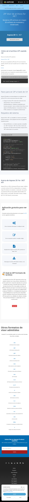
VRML (14, 422)
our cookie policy (9, 491)
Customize (8, 497)
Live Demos (14, 479)
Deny (20, 497)
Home (14, 468)
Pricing (14, 474)
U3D (14, 416)
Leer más (14, 306)
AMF (14, 353)
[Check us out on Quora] (17, 463)
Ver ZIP (25, 213)
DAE (15, 363)
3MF (15, 348)
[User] (24, 2)
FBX (14, 374)
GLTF (14, 385)
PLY (14, 401)
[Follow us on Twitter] (9, 463)
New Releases (14, 472)
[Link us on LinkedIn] (12, 463)
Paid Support (14, 483)
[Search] (27, 2)
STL (14, 411)
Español (21, 2)
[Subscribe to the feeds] (23, 463)
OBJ (15, 395)
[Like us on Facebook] (6, 463)
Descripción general (14, 39)
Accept (14, 494)
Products (14, 470)
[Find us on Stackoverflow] (15, 463)
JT (14, 390)
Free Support (14, 481)
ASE (14, 358)
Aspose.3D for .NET (5, 59)
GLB (14, 379)
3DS (14, 342)
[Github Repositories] (20, 463)
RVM (14, 406)
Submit (14, 452)
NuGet (2, 67)
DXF (14, 369)
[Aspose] (9, 2)
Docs (14, 476)
